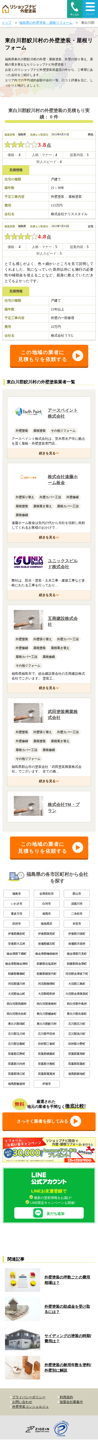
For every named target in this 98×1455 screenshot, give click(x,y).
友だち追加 (55, 1214)
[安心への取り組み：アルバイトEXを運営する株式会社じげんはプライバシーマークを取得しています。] (63, 1429)
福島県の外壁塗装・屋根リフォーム (46, 23)
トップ (7, 23)
